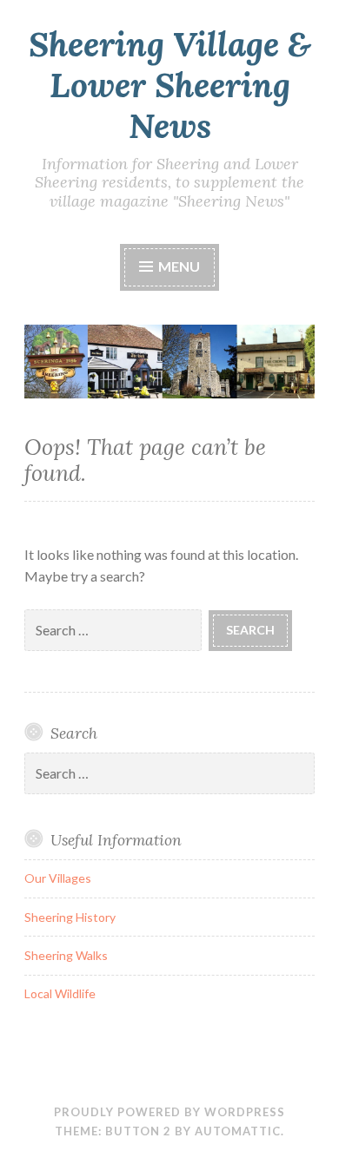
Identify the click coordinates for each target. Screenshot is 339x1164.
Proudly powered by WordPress (169, 1112)
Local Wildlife (60, 993)
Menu (178, 266)
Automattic (238, 1131)
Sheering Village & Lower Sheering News (170, 85)
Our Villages (57, 878)
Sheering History (70, 917)
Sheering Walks (66, 955)
